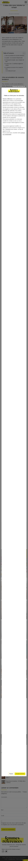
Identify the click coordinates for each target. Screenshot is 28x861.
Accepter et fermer (20, 773)
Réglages (11, 773)
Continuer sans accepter (18, 86)
